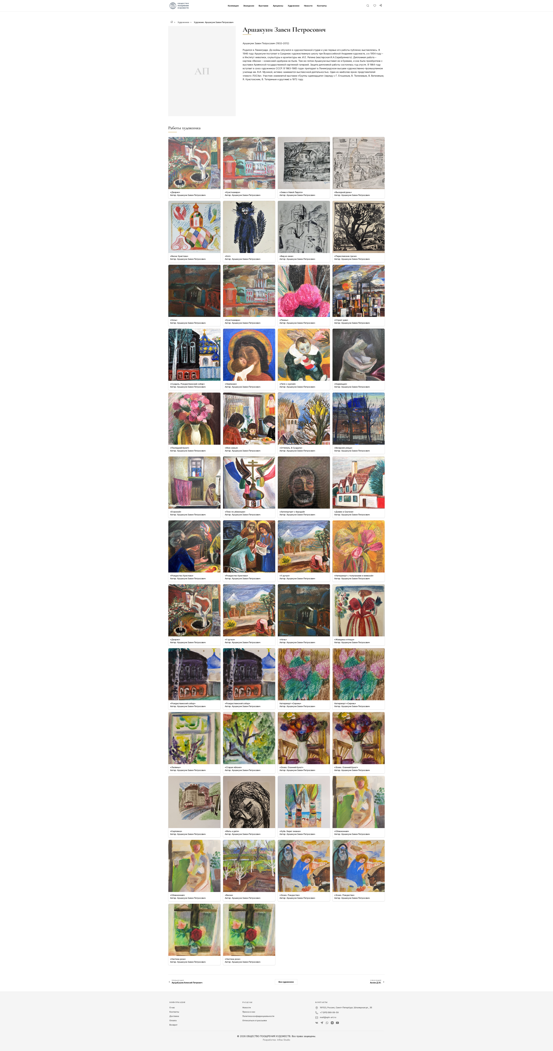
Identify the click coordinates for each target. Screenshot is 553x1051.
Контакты (322, 6)
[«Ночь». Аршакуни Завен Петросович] (194, 291)
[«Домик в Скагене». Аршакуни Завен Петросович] (359, 482)
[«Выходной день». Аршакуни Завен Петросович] (359, 163)
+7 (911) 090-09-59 (329, 1012)
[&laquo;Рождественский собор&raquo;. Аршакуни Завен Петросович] (194, 674)
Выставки (263, 6)
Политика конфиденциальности (258, 1016)
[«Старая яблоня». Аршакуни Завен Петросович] (249, 738)
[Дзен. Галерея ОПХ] (332, 1023)
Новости (308, 6)
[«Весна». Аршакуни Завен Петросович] (249, 866)
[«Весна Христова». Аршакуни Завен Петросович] (194, 227)
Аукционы (278, 6)
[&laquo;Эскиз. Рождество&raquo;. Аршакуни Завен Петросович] (304, 866)
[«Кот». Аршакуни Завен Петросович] (249, 227)
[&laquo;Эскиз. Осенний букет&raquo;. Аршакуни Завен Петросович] (304, 738)
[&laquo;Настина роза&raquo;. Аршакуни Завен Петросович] (194, 930)
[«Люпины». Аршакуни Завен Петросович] (194, 738)
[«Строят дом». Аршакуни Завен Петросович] (359, 291)
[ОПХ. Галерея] (321, 1023)
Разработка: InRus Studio (276, 1039)
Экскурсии (248, 6)
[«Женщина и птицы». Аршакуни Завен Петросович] (359, 610)
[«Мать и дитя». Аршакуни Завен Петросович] (249, 802)
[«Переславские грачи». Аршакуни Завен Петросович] (359, 227)
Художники (293, 6)
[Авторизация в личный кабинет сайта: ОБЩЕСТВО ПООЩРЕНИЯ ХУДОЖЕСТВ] (380, 5)
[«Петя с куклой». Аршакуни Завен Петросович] (304, 355)
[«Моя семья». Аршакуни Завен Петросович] (249, 419)
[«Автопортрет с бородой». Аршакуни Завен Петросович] (304, 482)
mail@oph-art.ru (328, 1017)
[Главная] (172, 22)
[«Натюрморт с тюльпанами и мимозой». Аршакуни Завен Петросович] (359, 546)
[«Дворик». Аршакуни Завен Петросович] (194, 163)
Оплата (173, 1020)
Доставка (174, 1016)
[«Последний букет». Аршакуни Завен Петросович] (194, 419)
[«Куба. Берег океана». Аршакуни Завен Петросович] (304, 802)
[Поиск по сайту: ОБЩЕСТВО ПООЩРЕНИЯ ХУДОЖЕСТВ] (367, 5)
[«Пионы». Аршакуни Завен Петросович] (304, 291)
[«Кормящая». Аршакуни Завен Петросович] (359, 355)
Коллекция (233, 6)
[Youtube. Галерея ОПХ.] (337, 1023)
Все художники (286, 982)
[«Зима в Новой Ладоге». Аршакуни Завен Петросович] (304, 163)
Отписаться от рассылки (254, 1020)
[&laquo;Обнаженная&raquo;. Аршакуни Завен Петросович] (359, 802)
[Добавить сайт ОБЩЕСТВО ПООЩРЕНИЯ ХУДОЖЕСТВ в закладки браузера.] (374, 5)
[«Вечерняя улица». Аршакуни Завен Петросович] (359, 419)
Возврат (173, 1025)
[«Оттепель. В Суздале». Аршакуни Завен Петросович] (304, 419)
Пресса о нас (248, 1012)
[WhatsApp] (327, 1023)
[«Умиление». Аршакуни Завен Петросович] (249, 355)
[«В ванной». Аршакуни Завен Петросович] (194, 482)
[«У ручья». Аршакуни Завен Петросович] (304, 546)
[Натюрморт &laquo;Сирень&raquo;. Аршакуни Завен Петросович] (304, 674)
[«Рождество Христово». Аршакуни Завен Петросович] (194, 546)
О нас (172, 1007)
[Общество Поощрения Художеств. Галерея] (316, 1023)
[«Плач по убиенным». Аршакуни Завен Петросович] (249, 482)
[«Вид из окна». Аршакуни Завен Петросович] (304, 227)
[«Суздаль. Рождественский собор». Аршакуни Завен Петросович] (194, 355)
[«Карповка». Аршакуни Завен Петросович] (194, 802)
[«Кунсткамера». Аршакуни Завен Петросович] (249, 163)
